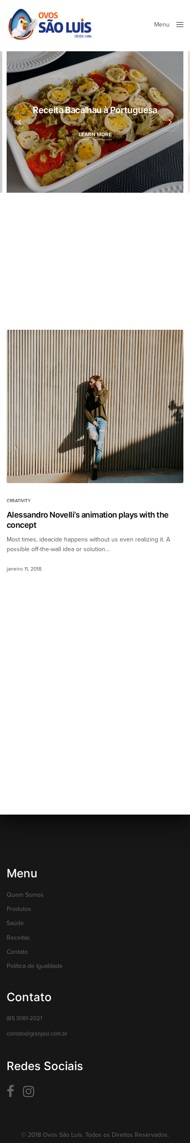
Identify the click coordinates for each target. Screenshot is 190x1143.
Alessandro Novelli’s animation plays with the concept (88, 520)
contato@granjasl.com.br (37, 1033)
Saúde (15, 923)
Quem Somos (25, 895)
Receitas (18, 937)
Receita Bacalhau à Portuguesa (95, 110)
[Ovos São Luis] (50, 24)
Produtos (19, 909)
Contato (17, 952)
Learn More (95, 134)
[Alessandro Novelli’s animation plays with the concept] (95, 406)
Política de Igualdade (35, 966)
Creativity (18, 500)
